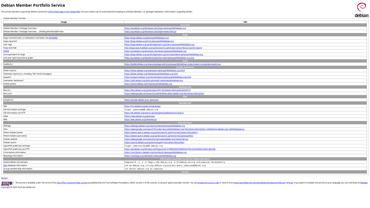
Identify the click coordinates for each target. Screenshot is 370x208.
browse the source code (208, 182)
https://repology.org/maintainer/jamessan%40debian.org (150, 155)
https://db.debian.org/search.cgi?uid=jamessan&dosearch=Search (154, 113)
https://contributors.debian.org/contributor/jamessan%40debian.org (155, 152)
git (292, 182)
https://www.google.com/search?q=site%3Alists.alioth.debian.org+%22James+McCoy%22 (164, 93)
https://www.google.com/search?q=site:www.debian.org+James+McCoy (156, 139)
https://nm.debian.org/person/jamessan (143, 106)
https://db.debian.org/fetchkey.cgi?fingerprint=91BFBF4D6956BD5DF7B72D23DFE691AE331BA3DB (170, 149)
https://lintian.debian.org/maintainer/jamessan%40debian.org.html (155, 70)
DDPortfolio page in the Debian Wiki (64, 11)
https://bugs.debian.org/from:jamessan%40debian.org (149, 41)
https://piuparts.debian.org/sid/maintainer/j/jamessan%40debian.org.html (158, 77)
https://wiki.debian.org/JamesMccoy (141, 119)
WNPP (6, 51)
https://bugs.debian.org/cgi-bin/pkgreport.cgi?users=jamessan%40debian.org (159, 44)
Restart (4, 178)
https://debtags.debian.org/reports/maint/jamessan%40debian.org (155, 126)
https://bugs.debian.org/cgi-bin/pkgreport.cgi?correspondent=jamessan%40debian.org (164, 54)
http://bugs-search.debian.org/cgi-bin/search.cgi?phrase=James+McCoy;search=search (163, 48)
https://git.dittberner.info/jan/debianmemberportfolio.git (259, 182)
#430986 (53, 38)
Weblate (364, 182)
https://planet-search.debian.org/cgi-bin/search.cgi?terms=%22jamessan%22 (159, 135)
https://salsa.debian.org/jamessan (140, 116)
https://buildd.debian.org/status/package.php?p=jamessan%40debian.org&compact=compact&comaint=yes (173, 64)
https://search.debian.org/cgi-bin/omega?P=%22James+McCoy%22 (154, 142)
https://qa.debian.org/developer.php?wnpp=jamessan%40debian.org (155, 51)
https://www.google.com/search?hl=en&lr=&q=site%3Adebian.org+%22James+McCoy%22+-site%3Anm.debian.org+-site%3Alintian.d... (185, 129)
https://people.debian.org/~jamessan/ (142, 100)
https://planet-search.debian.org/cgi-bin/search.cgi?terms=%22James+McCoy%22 (161, 132)
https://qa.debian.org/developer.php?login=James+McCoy (150, 31)
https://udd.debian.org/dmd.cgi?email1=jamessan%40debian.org (154, 80)
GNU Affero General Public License (72, 182)
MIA (5, 165)
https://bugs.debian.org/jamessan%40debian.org (147, 38)
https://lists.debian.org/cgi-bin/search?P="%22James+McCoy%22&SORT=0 (158, 90)
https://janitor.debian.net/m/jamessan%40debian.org (148, 83)
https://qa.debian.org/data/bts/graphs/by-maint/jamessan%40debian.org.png (159, 57)
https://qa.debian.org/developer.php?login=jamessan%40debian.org (155, 28)
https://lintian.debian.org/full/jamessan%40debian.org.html (151, 74)
